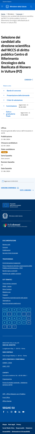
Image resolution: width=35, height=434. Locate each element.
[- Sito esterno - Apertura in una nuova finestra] (23, 412)
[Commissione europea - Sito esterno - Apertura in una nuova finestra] (12, 205)
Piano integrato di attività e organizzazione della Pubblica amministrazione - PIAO (17, 267)
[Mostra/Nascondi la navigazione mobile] (2, 6)
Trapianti (5, 295)
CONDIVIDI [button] (27, 79)
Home (3, 14)
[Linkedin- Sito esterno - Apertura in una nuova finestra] (19, 412)
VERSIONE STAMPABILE (8, 188)
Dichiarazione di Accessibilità (21, 431)
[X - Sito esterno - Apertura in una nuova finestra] (7, 412)
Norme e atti (6, 244)
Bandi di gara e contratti (10, 271)
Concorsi (19, 14)
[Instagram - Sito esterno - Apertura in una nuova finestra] (11, 412)
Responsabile (20, 428)
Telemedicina (6, 300)
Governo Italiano (7, 1)
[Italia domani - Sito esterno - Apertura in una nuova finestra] (16, 225)
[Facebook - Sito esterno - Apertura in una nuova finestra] (4, 412)
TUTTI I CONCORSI (25, 190)
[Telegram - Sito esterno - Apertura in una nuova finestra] (15, 412)
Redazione (29, 428)
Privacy (18, 424)
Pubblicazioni (6, 250)
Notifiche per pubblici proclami (12, 274)
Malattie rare (6, 292)
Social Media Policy (8, 428)
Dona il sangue (7, 289)
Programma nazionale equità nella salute (15, 298)
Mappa (5, 424)
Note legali (11, 424)
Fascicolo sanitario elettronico (12, 303)
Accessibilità (6, 431)
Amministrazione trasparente (11, 263)
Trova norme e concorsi (10, 283)
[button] (31, 6)
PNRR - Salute (7, 286)
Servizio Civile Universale (10, 253)
